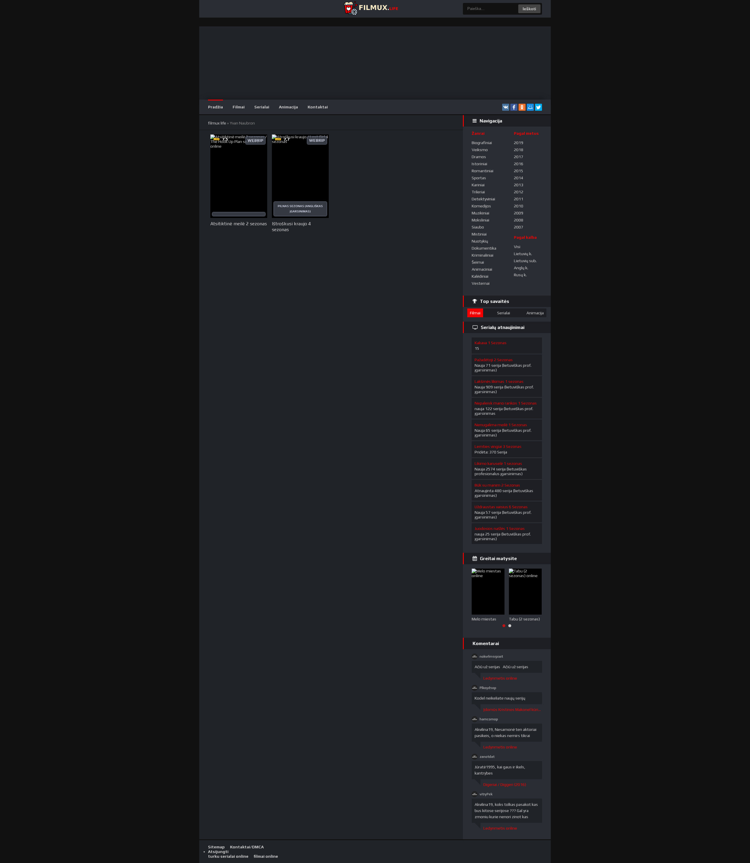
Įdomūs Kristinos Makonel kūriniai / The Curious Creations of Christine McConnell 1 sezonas (512, 709)
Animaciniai (482, 269)
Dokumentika (484, 248)
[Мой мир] (530, 107)
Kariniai (478, 185)
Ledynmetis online (500, 678)
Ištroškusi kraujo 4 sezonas (291, 226)
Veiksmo (480, 149)
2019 (518, 142)
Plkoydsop (488, 688)
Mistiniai (479, 234)
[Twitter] (538, 107)
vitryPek (486, 794)
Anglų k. (521, 267)
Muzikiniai (480, 213)
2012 (518, 192)
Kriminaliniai (482, 255)
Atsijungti (218, 851)
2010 (518, 206)
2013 (518, 185)
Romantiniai (482, 170)
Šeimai (478, 262)
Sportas (479, 177)
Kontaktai (318, 107)
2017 (518, 156)
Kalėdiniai (480, 276)
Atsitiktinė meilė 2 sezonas (238, 223)
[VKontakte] (505, 107)
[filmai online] (370, 9)
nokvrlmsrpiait (491, 656)
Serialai (261, 107)
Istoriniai (479, 163)
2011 (518, 199)
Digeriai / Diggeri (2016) (504, 784)
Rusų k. (520, 274)
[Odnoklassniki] (522, 107)
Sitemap (216, 847)
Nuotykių (480, 241)
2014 (518, 177)
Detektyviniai (483, 199)
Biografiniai (482, 142)
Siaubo (478, 227)
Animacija (288, 107)
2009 (518, 213)
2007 (518, 227)
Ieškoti (529, 8)
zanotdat (487, 757)
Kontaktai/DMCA (247, 847)
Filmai (239, 107)
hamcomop (489, 719)
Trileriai (478, 192)
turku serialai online (228, 856)
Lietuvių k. (523, 253)
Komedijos (481, 206)
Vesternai (481, 283)
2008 (518, 220)
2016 (518, 163)
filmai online (266, 856)
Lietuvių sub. (525, 260)
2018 (518, 149)
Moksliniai (480, 220)
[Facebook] (513, 107)
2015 (518, 170)
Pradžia (215, 107)
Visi (517, 246)
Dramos (479, 156)
